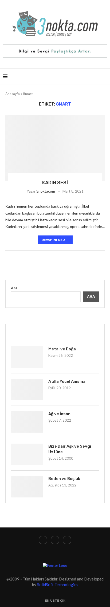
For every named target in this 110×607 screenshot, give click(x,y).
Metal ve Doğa (62, 349)
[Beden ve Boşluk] (27, 486)
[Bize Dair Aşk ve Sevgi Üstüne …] (27, 454)
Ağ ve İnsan (59, 413)
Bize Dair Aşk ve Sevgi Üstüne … (69, 449)
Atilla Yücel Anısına (66, 381)
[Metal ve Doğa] (27, 357)
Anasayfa (12, 94)
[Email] (67, 540)
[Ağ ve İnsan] (27, 422)
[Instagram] (43, 540)
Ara (14, 288)
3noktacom (45, 191)
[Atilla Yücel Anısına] (27, 389)
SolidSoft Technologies (57, 584)
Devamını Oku (53, 240)
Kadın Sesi (55, 183)
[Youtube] (55, 540)
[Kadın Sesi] (55, 148)
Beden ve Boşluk (64, 478)
